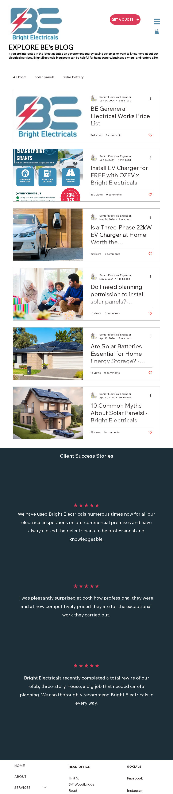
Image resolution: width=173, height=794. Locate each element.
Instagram (135, 790)
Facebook (135, 778)
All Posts (20, 77)
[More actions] (151, 98)
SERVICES (22, 787)
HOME (19, 765)
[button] (156, 31)
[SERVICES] (45, 787)
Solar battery (73, 77)
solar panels (44, 77)
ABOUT (20, 776)
